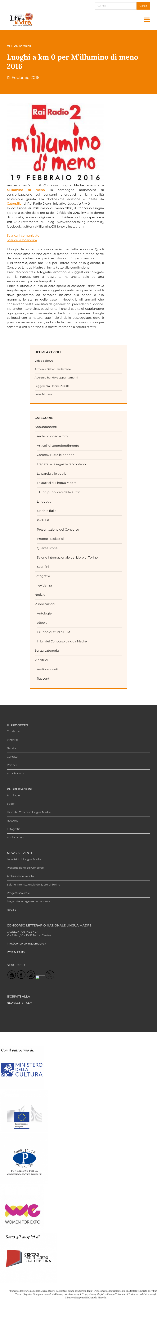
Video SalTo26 (44, 360)
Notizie (40, 594)
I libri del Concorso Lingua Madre (62, 641)
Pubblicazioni (45, 604)
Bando (11, 748)
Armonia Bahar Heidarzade (53, 369)
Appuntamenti (46, 427)
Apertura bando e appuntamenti (56, 377)
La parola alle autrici (52, 473)
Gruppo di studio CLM (53, 632)
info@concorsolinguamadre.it (26, 943)
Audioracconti (47, 669)
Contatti (12, 756)
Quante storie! (47, 548)
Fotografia (42, 576)
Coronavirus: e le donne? (55, 455)
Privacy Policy (16, 951)
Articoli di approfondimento (58, 445)
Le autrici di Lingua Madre (56, 483)
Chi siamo (13, 731)
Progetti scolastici (50, 539)
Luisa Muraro (43, 394)
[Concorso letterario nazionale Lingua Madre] (21, 26)
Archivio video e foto (52, 436)
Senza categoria (47, 650)
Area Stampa (15, 773)
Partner (12, 765)
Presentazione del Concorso (58, 529)
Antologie (44, 613)
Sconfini (43, 566)
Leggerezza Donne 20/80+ (52, 386)
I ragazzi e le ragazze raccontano (61, 464)
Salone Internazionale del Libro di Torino (67, 557)
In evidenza (43, 585)
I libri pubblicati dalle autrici (60, 492)
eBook (42, 622)
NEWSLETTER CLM (19, 1002)
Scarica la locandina (22, 240)
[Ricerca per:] (115, 6)
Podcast (43, 520)
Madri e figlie (46, 511)
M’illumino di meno (26, 190)
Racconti (43, 678)
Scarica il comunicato (23, 235)
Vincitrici (41, 660)
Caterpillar (15, 203)
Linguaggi (44, 501)
